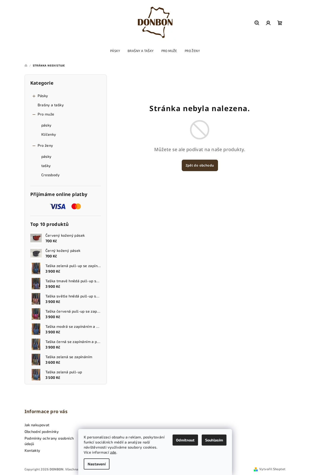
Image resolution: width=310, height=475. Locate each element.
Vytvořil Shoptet (272, 469)
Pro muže (46, 114)
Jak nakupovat (37, 425)
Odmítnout (185, 440)
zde (113, 452)
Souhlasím (214, 440)
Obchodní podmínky (42, 431)
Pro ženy (45, 145)
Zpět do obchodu (200, 165)
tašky (46, 165)
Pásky (43, 95)
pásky (46, 125)
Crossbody (50, 175)
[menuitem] (115, 51)
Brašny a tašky (51, 105)
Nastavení (97, 464)
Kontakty (32, 450)
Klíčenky (48, 134)
